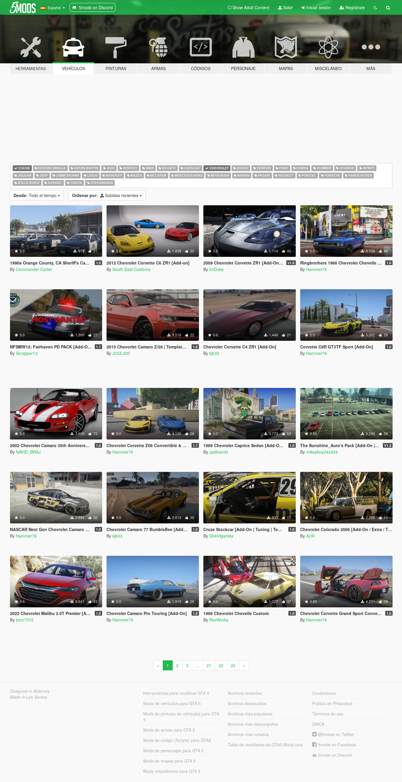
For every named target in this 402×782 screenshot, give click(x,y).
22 (221, 665)
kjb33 (214, 353)
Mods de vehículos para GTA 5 (172, 703)
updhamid (218, 452)
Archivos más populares (250, 714)
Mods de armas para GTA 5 (169, 730)
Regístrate (354, 7)
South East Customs (131, 269)
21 (209, 665)
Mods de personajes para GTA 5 (173, 750)
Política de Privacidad (332, 703)
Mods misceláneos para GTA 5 (171, 771)
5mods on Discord (334, 755)
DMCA (318, 724)
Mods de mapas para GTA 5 (169, 761)
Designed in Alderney (30, 691)
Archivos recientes (245, 693)
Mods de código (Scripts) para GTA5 (177, 740)
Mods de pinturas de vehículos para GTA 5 (181, 717)
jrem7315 (25, 620)
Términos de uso (327, 714)
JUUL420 (121, 353)
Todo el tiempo (36, 195)
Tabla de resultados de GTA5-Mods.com (265, 745)
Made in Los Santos (28, 697)
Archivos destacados (247, 703)
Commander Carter (34, 269)
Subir (287, 7)
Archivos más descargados (253, 724)
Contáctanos (324, 693)
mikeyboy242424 (322, 452)
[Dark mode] (375, 7)
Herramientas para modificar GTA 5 (176, 693)
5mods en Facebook (336, 745)
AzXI (310, 536)
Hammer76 (316, 269)
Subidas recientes (105, 195)
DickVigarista (221, 536)
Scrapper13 (27, 353)
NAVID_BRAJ (28, 452)
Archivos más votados (248, 734)
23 (233, 665)
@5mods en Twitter (335, 734)
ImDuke (216, 269)
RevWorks (218, 620)
